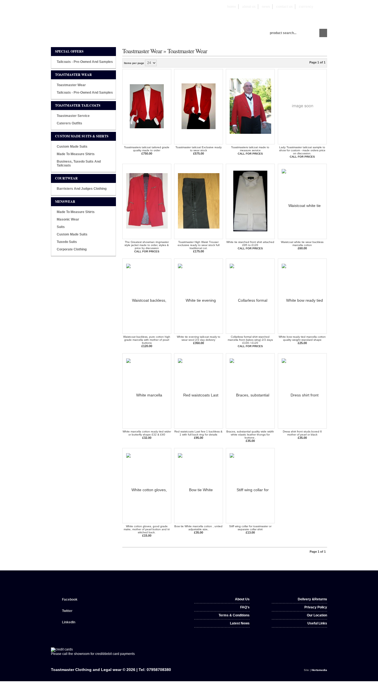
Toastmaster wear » (144, 51)
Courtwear (66, 178)
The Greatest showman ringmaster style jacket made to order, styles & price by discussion (147, 245)
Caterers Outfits (69, 123)
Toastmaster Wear (71, 85)
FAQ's (245, 607)
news (266, 7)
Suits (61, 227)
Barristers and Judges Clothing (82, 189)
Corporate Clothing (72, 249)
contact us (284, 7)
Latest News (240, 623)
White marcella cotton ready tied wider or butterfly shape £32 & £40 (147, 433)
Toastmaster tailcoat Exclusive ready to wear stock (198, 149)
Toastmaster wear (73, 74)
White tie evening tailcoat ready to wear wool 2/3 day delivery (198, 338)
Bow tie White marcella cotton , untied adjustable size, (198, 528)
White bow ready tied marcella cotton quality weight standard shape (302, 338)
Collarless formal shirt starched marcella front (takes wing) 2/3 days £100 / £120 (250, 339)
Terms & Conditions (234, 615)
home (231, 7)
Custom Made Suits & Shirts (81, 136)
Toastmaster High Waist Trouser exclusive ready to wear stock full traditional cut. (198, 245)
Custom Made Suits (72, 146)
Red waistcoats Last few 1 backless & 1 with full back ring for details (198, 433)
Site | (315, 670)
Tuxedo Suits (67, 242)
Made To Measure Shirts (76, 212)
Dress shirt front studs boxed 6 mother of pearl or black (302, 433)
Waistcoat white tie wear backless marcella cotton (302, 243)
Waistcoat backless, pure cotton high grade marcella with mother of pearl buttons (146, 339)
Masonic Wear (68, 219)
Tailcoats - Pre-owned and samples (85, 62)
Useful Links (317, 623)
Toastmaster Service (73, 116)
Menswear (65, 201)
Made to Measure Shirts (76, 154)
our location (317, 615)
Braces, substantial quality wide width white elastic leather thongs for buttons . (250, 434)
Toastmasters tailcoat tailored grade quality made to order (146, 149)
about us (249, 7)
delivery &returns (312, 599)
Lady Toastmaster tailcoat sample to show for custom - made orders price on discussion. (302, 150)
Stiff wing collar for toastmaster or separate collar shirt (250, 528)
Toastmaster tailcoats (77, 105)
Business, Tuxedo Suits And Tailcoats (79, 163)
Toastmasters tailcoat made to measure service (250, 149)
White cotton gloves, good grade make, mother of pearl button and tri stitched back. (147, 529)
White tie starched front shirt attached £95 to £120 (250, 243)
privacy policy (315, 607)
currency (312, 7)
